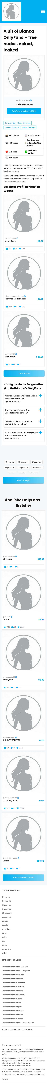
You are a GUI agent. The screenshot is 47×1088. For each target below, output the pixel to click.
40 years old (23, 467)
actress (12, 473)
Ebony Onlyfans (24, 123)
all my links (34, 473)
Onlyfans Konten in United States (15, 967)
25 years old (9, 467)
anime (4, 945)
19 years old (22, 462)
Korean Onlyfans (28, 127)
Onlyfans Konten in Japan (12, 999)
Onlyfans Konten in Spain (12, 1007)
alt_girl (4, 933)
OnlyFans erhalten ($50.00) (24, 111)
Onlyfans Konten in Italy (11, 1003)
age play (22, 473)
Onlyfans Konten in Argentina (13, 983)
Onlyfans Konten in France (12, 991)
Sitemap (5, 1079)
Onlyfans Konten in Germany (13, 995)
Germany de (10, 123)
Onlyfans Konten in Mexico (12, 1015)
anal (3, 941)
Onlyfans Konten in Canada (13, 975)
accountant (37, 467)
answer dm (6, 949)
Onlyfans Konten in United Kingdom (16, 971)
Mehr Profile (24, 373)
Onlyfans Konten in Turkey (12, 1019)
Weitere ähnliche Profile (23, 877)
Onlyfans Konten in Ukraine (12, 979)
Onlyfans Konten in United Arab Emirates (18, 1023)
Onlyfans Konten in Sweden (13, 1011)
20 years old (36, 462)
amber (4, 937)
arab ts (4, 953)
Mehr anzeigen (23, 480)
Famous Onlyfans (12, 127)
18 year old (10, 462)
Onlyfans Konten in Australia (13, 987)
